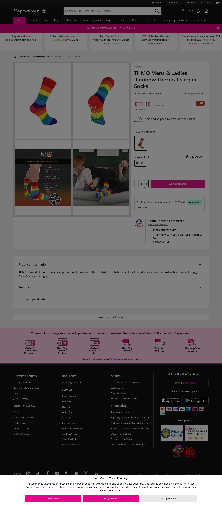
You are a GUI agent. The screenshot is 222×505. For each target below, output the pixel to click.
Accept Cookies (53, 498)
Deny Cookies (111, 498)
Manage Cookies (169, 498)
